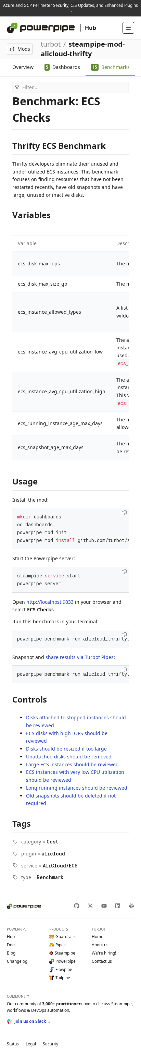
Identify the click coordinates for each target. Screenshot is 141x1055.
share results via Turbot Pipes (80, 657)
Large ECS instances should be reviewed (72, 764)
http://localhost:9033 (50, 602)
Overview (23, 67)
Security (50, 1044)
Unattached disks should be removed (69, 756)
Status (13, 1044)
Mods (23, 49)
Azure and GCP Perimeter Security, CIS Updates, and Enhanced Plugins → (70, 8)
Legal (31, 1044)
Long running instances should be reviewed (76, 787)
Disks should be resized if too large (66, 748)
